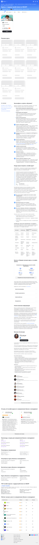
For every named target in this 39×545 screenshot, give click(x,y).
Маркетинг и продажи (4, 454)
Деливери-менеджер (23, 477)
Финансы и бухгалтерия (23, 454)
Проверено (18, 9)
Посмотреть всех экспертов (26, 402)
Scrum (2, 470)
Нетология (5, 489)
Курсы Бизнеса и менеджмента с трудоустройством (9, 477)
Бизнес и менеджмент (23, 453)
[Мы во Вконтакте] (32, 535)
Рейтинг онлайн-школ (17, 536)
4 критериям (28, 286)
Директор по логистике (26, 417)
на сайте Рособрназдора (30, 323)
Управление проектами (23, 471)
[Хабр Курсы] (3, 1)
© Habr (37, 542)
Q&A (3, 536)
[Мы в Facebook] (31, 535)
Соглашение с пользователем (18, 539)
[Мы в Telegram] (35, 535)
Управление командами (5, 480)
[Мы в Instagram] (34, 535)
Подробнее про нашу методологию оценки (26, 277)
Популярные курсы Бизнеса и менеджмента (8, 460)
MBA (20, 463)
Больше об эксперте (24, 340)
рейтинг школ (31, 144)
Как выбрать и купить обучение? (6, 105)
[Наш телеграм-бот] (37, 535)
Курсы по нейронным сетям (24, 460)
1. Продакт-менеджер (5, 485)
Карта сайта (15, 542)
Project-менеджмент (4, 463)
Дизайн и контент (4, 453)
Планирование (3, 471)
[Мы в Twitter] (29, 535)
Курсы (4, 539)
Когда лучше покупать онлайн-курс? (6, 106)
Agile (20, 480)
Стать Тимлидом (6, 417)
